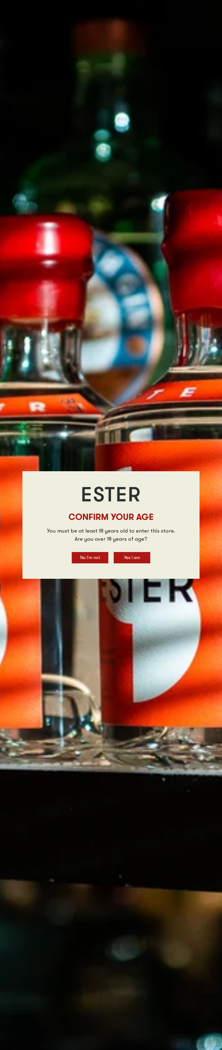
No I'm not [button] (90, 558)
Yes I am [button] (132, 558)
